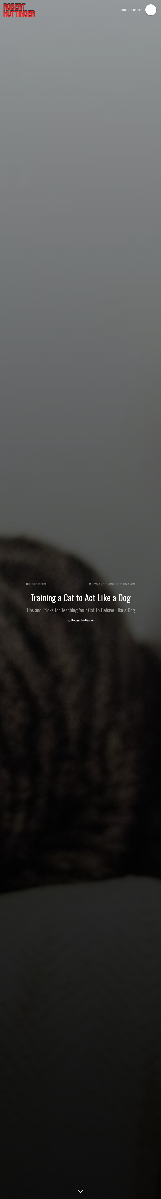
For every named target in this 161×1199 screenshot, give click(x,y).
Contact (136, 10)
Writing (42, 584)
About (125, 10)
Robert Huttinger (82, 620)
